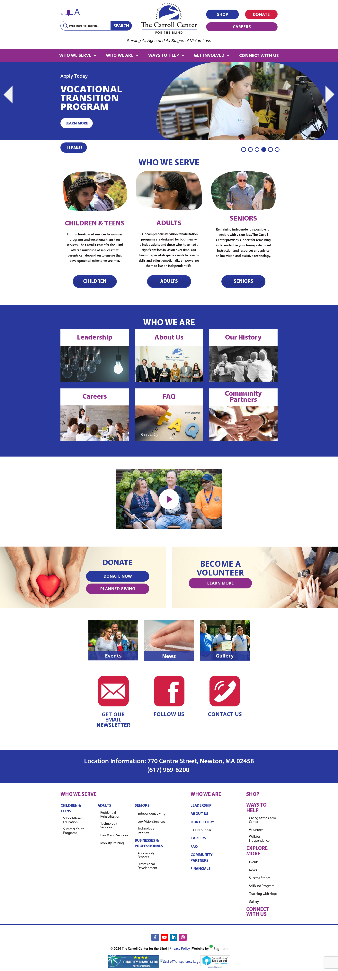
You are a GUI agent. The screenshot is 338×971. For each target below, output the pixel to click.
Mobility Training (112, 843)
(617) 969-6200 (169, 770)
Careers (242, 26)
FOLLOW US (169, 714)
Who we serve (75, 55)
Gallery (225, 655)
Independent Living (151, 814)
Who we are (119, 55)
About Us (169, 337)
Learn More (220, 583)
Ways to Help (163, 55)
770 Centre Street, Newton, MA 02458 (200, 761)
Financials (201, 869)
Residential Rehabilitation (110, 815)
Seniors (243, 281)
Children (94, 281)
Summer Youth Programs (73, 831)
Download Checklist (86, 123)
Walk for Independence (259, 839)
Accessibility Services (146, 855)
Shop (222, 14)
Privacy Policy (180, 949)
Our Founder (202, 830)
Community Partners (243, 397)
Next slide (329, 95)
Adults (169, 281)
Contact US (225, 714)
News (169, 656)
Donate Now (117, 576)
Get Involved (209, 55)
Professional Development (147, 866)
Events (113, 655)
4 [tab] (263, 149)
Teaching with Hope (263, 894)
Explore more (257, 851)
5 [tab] (270, 149)
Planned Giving (117, 588)
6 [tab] (277, 149)
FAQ (169, 396)
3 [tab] (257, 149)
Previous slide (8, 95)
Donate (261, 14)
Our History (243, 337)
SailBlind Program (261, 886)
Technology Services (108, 825)
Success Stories (260, 878)
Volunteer (256, 830)
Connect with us (259, 55)
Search (121, 25)
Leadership (94, 337)
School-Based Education (73, 820)
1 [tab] (243, 149)
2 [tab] (250, 149)
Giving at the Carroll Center (263, 820)
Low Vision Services (114, 835)
